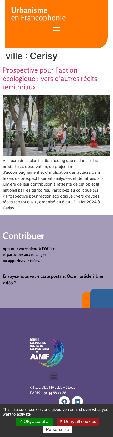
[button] (53, 376)
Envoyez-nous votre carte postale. (34, 276)
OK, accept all (36, 421)
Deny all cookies (79, 421)
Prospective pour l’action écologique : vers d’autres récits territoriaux (50, 78)
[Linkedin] (77, 401)
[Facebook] (64, 401)
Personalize (57, 429)
